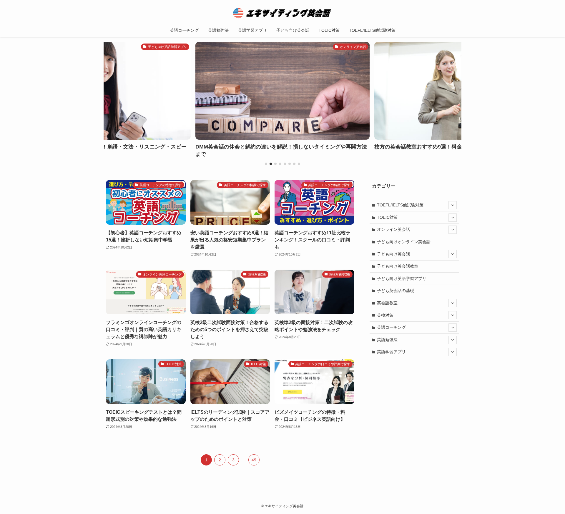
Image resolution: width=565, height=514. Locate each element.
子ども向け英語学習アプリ (401, 278)
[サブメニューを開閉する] (452, 205)
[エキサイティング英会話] (282, 13)
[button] (266, 164)
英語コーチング (391, 327)
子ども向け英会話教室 (397, 266)
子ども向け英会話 (393, 254)
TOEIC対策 (387, 217)
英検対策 (385, 315)
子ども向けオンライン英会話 (404, 241)
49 (254, 460)
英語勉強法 (387, 339)
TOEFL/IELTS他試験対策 (400, 205)
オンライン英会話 (393, 229)
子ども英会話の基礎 (395, 290)
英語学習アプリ (391, 351)
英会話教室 (387, 303)
